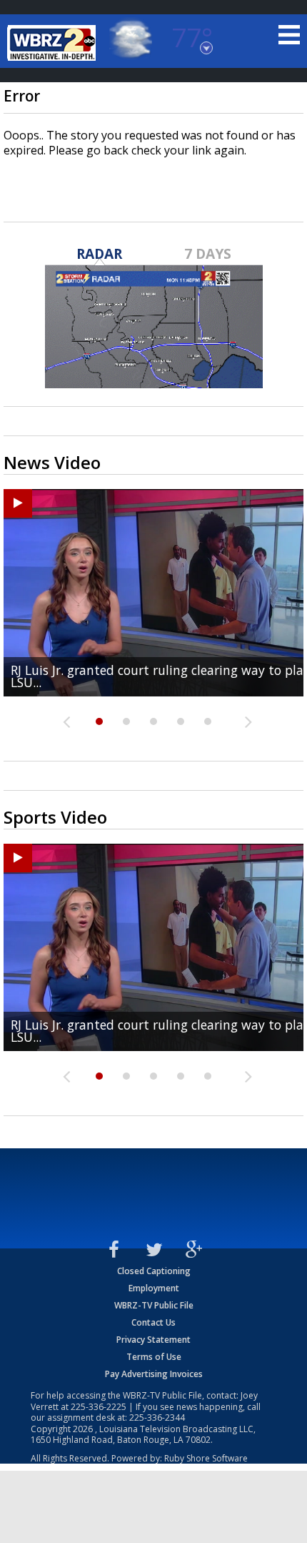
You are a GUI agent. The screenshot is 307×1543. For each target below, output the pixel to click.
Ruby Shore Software (206, 1458)
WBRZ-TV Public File (153, 1305)
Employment (154, 1288)
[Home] (53, 43)
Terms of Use (153, 1357)
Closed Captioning (154, 1271)
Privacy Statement (153, 1340)
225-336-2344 (157, 1417)
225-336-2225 (98, 1407)
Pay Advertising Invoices (154, 1374)
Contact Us (153, 1322)
